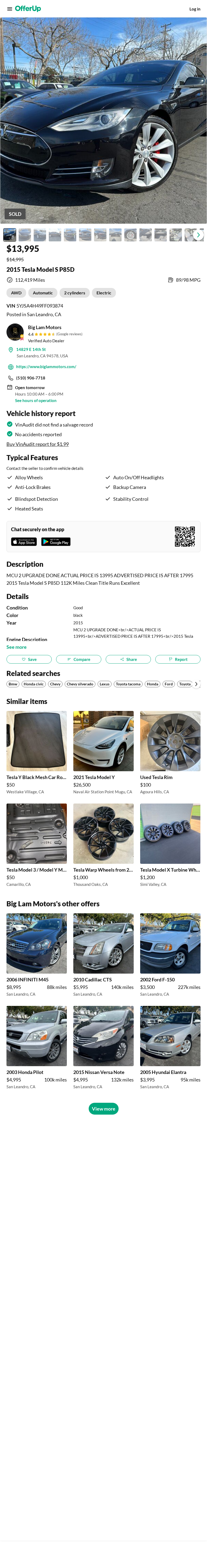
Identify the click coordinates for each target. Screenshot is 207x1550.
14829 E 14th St (31, 349)
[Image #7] (100, 235)
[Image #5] (70, 235)
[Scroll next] (196, 684)
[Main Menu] (9, 9)
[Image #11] (160, 235)
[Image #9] (130, 235)
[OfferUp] (28, 9)
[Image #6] (85, 235)
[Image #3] (39, 235)
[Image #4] (55, 235)
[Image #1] (9, 235)
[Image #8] (115, 235)
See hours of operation (36, 400)
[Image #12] (175, 235)
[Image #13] (190, 235)
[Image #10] (145, 235)
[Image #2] (24, 235)
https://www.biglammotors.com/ (46, 366)
